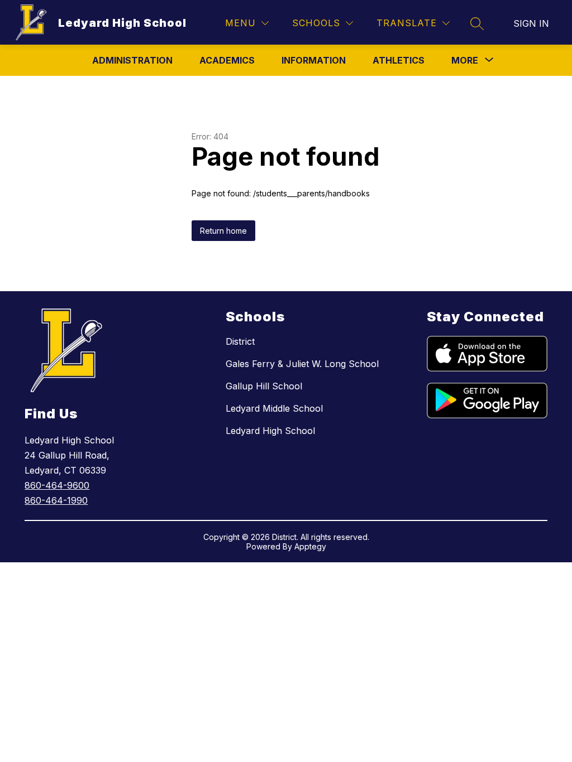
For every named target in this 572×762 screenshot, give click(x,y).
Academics (227, 60)
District (240, 341)
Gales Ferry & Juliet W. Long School (302, 363)
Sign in (531, 23)
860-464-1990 (56, 500)
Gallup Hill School (264, 386)
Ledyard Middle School (274, 408)
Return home (223, 230)
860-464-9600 (57, 485)
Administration (132, 60)
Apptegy (310, 546)
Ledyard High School (270, 430)
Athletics (399, 60)
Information (314, 60)
